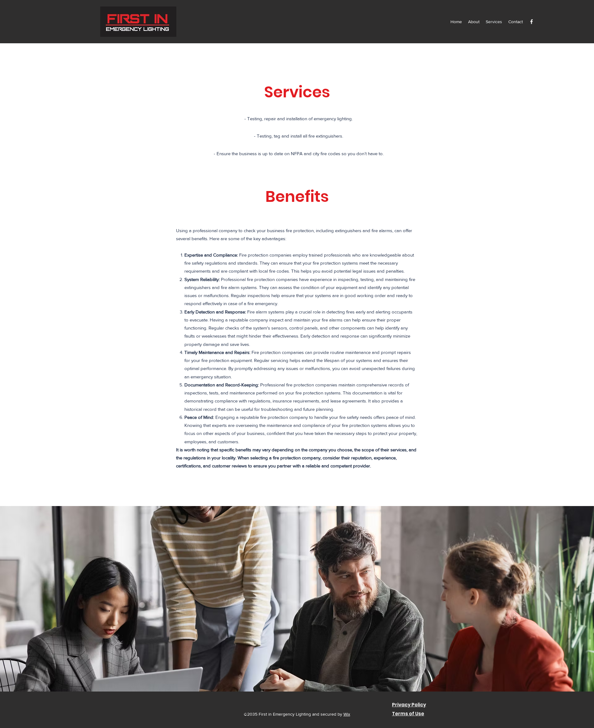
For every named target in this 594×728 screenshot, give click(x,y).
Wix (346, 714)
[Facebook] (531, 22)
